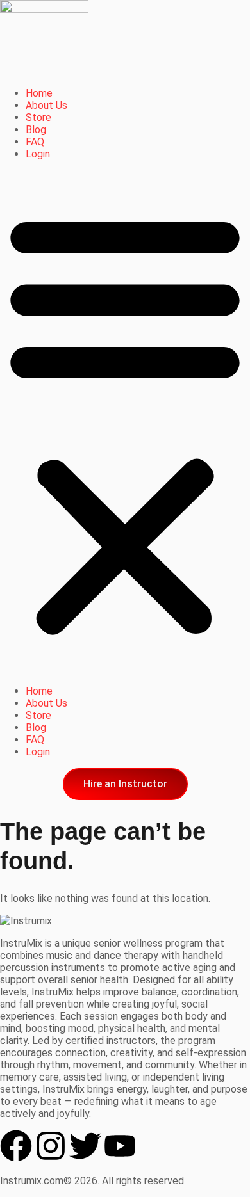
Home (39, 93)
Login (38, 154)
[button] (125, 422)
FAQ (35, 142)
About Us (46, 105)
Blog (36, 130)
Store (38, 117)
